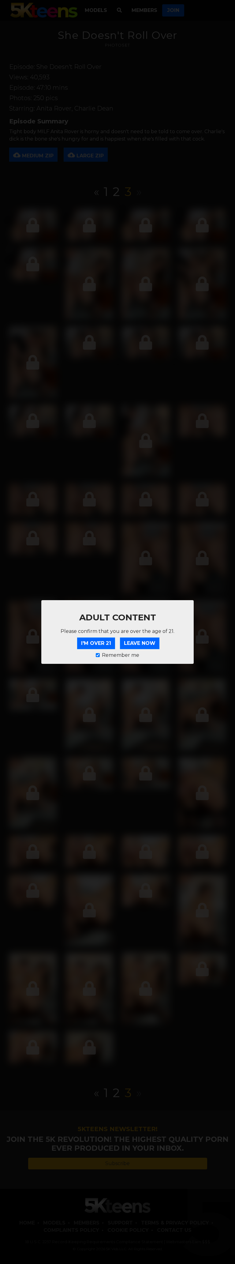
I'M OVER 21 (96, 643)
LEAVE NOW (139, 643)
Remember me (120, 655)
